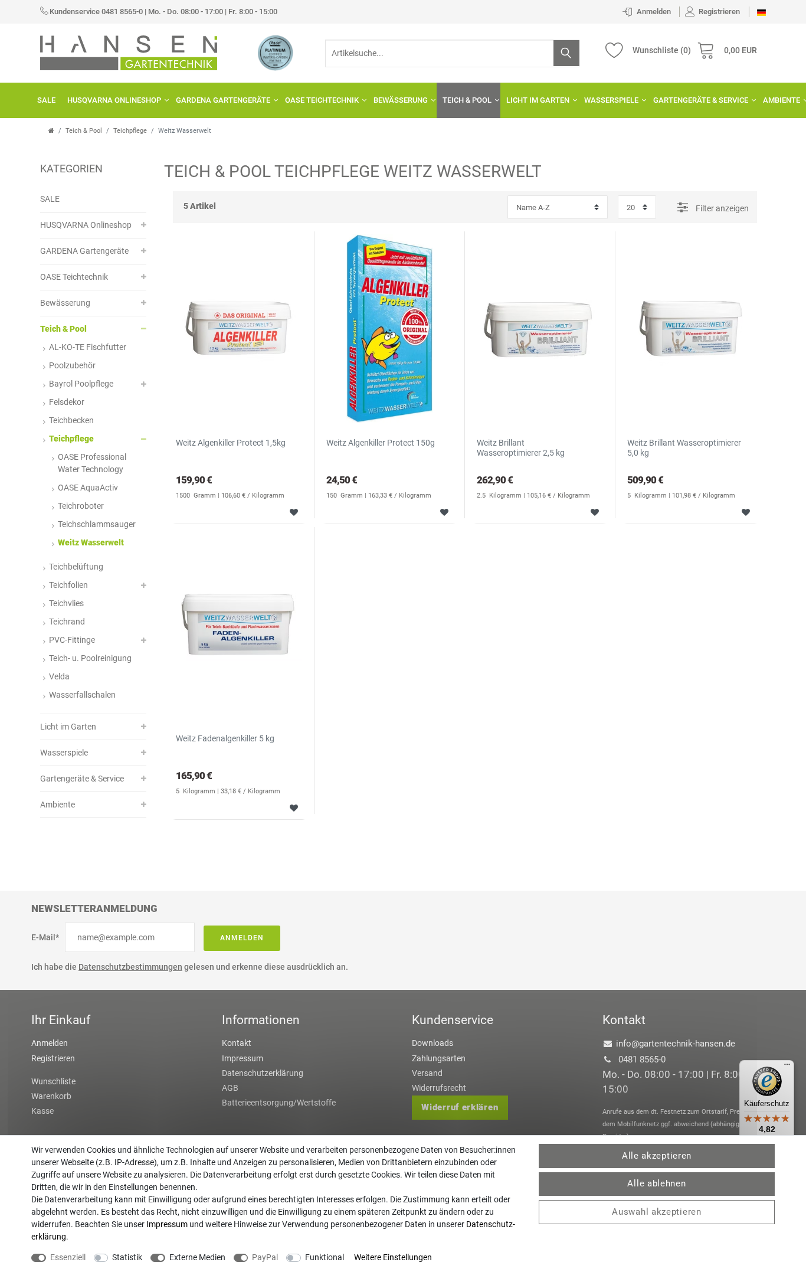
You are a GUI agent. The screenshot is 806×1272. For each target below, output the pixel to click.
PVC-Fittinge (72, 640)
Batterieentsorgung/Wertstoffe (279, 1102)
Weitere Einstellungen (393, 1257)
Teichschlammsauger (97, 524)
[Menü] (787, 1067)
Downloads (432, 1043)
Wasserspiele (611, 100)
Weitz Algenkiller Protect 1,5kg (231, 442)
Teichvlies (66, 603)
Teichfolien (68, 585)
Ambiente (57, 804)
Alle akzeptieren (657, 1155)
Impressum (242, 1058)
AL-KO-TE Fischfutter (87, 347)
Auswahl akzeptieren (656, 1211)
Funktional (324, 1257)
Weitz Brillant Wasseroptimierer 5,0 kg (684, 447)
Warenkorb (51, 1096)
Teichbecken (71, 420)
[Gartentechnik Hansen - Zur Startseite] (128, 52)
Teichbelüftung (76, 566)
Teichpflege (130, 131)
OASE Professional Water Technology (92, 463)
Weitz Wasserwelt (91, 542)
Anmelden (242, 938)
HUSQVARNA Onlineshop (114, 100)
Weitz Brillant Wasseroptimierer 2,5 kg (521, 447)
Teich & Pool (467, 100)
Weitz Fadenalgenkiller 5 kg (225, 738)
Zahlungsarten (439, 1058)
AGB (230, 1088)
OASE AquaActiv (88, 487)
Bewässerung (400, 100)
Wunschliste (289, 511)
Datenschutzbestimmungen (130, 967)
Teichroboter (81, 506)
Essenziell (68, 1257)
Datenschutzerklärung (262, 1073)
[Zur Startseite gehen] (51, 131)
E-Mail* (45, 937)
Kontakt (236, 1043)
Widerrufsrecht (439, 1088)
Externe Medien (197, 1257)
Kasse (42, 1111)
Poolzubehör (72, 365)
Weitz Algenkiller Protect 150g (380, 442)
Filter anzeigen (721, 208)
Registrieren (53, 1058)
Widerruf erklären (459, 1107)
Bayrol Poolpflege (81, 383)
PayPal (265, 1257)
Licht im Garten (537, 100)
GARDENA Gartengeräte (223, 100)
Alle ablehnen (656, 1183)
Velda (59, 676)
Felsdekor (66, 402)
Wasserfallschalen (82, 694)
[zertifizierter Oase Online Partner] (275, 52)
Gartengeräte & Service (700, 100)
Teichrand (67, 621)
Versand (427, 1073)
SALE (46, 100)
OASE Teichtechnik (322, 100)
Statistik (127, 1257)
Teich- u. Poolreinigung (90, 658)
